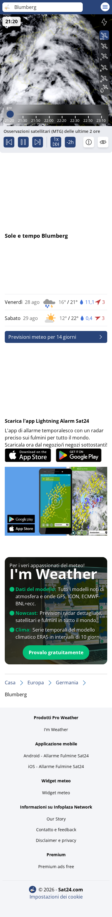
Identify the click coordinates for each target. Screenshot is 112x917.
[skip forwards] (37, 142)
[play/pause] (23, 142)
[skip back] (9, 142)
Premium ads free (56, 866)
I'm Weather (56, 729)
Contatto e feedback (56, 829)
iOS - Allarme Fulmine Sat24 (56, 766)
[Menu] (105, 6)
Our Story (56, 819)
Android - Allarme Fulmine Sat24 (56, 756)
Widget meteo (56, 792)
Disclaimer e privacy (56, 840)
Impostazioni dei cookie (56, 896)
